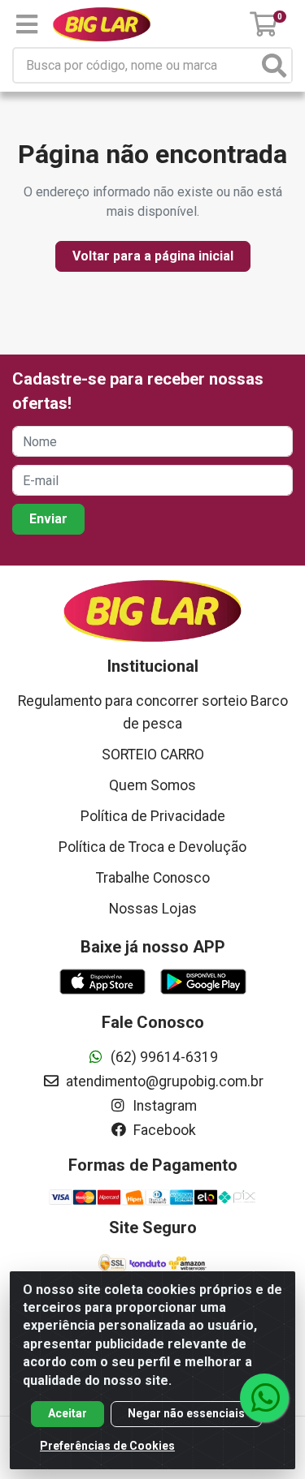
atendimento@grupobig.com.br (163, 1081)
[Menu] (26, 24)
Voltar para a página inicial (152, 256)
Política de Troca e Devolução (152, 847)
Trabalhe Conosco (153, 878)
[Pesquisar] (274, 65)
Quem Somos (152, 785)
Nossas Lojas (153, 909)
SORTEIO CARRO (153, 754)
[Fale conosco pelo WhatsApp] (264, 1398)
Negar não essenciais (186, 1413)
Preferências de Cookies (107, 1445)
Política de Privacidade (153, 816)
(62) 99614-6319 (162, 1057)
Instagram (163, 1106)
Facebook (163, 1130)
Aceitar (67, 1413)
